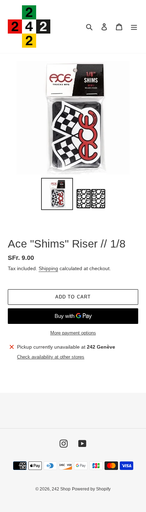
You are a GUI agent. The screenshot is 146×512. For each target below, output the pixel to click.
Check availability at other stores (50, 357)
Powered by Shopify (91, 489)
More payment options (73, 333)
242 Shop (61, 489)
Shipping (48, 268)
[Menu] (134, 26)
